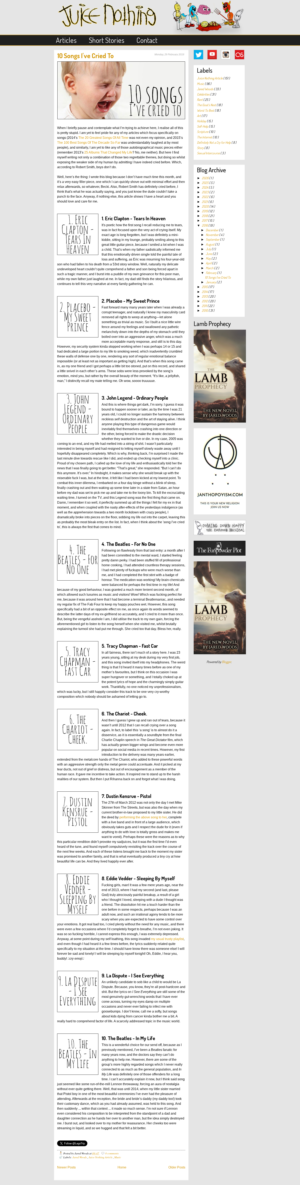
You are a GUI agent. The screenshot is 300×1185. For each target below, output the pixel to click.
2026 (205, 178)
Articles (66, 40)
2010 (205, 310)
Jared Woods (79, 1157)
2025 (205, 183)
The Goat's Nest (207, 105)
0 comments (112, 1153)
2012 (205, 301)
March (210, 268)
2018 (205, 216)
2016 (205, 225)
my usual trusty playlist (167, 939)
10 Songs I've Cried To (85, 55)
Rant (200, 100)
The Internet (205, 137)
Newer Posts (66, 1167)
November (212, 235)
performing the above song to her (143, 817)
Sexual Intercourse (208, 153)
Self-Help (203, 126)
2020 (205, 206)
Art (199, 116)
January (211, 282)
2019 (205, 211)
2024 (205, 187)
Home (122, 1167)
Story (200, 148)
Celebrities (203, 94)
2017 (205, 220)
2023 (205, 192)
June (209, 254)
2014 (205, 292)
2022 (205, 197)
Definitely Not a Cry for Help (214, 142)
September (213, 239)
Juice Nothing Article (101, 1157)
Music (117, 1157)
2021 (205, 202)
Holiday (202, 121)
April (209, 263)
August (210, 244)
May (208, 258)
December (212, 230)
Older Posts (176, 1167)
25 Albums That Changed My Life (108, 152)
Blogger (226, 662)
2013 (205, 296)
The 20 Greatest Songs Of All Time (103, 137)
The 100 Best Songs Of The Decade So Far (88, 142)
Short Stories (106, 40)
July (209, 249)
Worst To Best (206, 110)
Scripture (203, 132)
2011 (205, 306)
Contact (147, 40)
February (211, 273)
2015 (205, 287)
